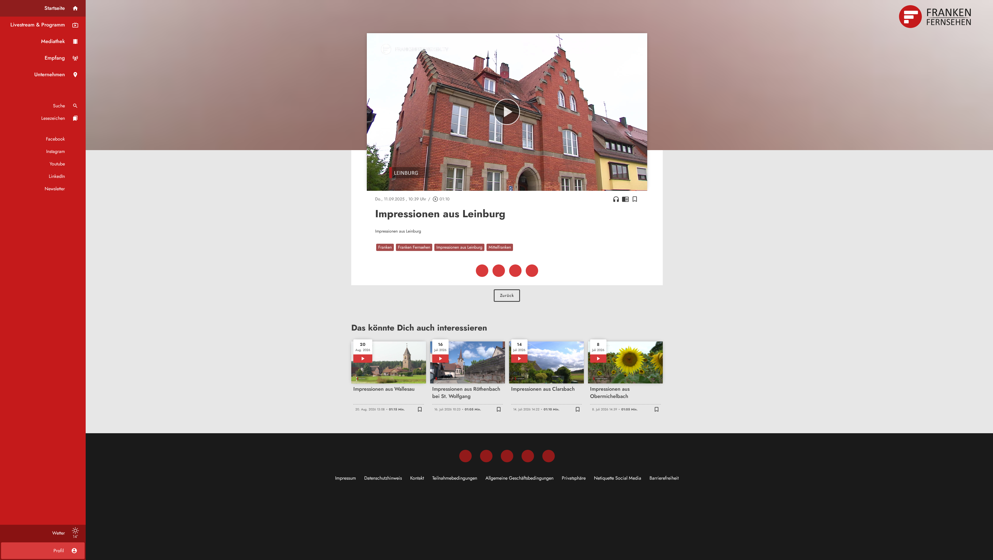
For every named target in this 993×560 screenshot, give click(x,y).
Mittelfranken (500, 247)
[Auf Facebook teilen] (482, 270)
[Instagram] (486, 456)
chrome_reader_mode (625, 199)
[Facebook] (465, 456)
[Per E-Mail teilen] (532, 270)
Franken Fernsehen (414, 247)
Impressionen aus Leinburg (459, 247)
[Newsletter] (548, 456)
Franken (385, 247)
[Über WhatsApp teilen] (515, 270)
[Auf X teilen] (498, 270)
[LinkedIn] (528, 456)
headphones (616, 199)
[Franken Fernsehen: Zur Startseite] (935, 16)
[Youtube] (507, 456)
